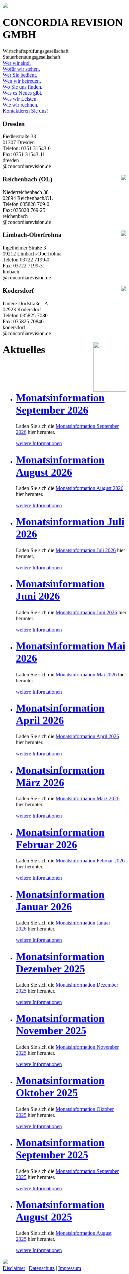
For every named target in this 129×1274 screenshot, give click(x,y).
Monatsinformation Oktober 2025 (60, 1086)
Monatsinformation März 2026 (60, 776)
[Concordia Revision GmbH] (5, 6)
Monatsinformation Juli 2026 (86, 550)
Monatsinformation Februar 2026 (60, 838)
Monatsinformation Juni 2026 (86, 612)
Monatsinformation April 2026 (60, 714)
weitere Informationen (39, 443)
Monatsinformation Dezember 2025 (60, 962)
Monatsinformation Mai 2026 (86, 674)
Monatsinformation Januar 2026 (60, 900)
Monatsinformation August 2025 (60, 1211)
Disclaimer (14, 1268)
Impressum (69, 1268)
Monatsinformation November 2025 (60, 1024)
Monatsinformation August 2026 (60, 466)
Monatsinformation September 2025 (60, 1148)
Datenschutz (42, 1268)
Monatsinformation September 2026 (60, 404)
